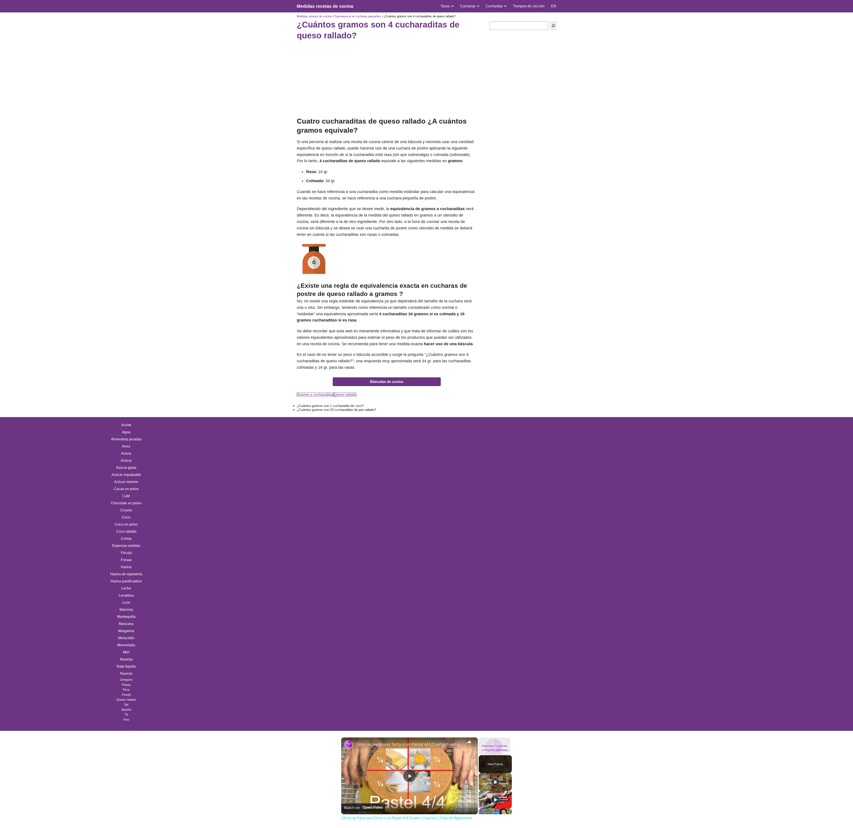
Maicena (126, 609)
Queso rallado (345, 394)
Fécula (126, 553)
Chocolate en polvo (126, 503)
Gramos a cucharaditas (315, 394)
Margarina (126, 631)
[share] (469, 742)
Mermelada (126, 645)
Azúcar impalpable (126, 475)
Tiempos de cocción (528, 6)
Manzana (126, 624)
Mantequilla (126, 617)
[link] (348, 744)
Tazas (445, 6)
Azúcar (126, 460)
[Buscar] (553, 25)
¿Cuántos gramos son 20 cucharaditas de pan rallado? (336, 410)
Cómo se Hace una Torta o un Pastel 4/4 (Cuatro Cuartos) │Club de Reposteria (409, 744)
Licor (126, 602)
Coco (126, 517)
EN (553, 6)
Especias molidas (126, 546)
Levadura (126, 595)
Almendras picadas (126, 439)
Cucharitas (494, 6)
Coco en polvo (126, 524)
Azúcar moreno (126, 482)
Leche (126, 588)
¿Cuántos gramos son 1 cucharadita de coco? (330, 406)
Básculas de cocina (386, 382)
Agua (126, 432)
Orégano (126, 679)
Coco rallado (126, 531)
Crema (126, 538)
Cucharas (467, 6)
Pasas (126, 684)
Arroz (126, 446)
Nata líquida (126, 666)
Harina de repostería (126, 574)
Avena (126, 453)
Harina (126, 567)
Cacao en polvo (126, 489)
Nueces (126, 673)
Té (126, 714)
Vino (126, 719)
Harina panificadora (126, 581)
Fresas (126, 560)
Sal (126, 704)
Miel (126, 652)
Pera (126, 689)
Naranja (126, 659)
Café (126, 496)
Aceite (126, 425)
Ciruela (126, 510)
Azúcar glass (126, 467)
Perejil (126, 694)
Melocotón (126, 638)
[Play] (495, 781)
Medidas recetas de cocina (325, 6)
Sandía (126, 709)
